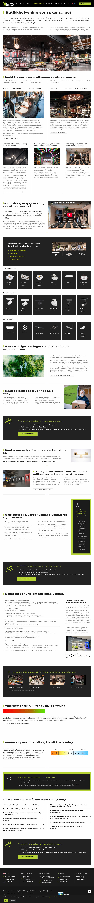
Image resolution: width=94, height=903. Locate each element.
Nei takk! (13, 900)
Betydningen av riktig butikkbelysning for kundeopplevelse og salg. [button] (78, 656)
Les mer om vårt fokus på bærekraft (63, 375)
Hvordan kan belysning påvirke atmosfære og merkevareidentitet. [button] (76, 601)
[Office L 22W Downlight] (84, 277)
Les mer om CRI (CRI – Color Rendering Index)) (18, 723)
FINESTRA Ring (10, 332)
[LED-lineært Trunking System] (69, 327)
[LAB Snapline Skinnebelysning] (54, 327)
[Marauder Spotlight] (69, 302)
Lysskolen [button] (49, 3)
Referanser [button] (19, 3)
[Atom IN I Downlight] (10, 277)
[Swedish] (74, 3)
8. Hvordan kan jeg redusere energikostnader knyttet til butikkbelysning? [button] (66, 811)
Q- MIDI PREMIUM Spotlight (82, 310)
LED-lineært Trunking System (68, 333)
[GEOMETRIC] (25, 327)
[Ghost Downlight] (54, 277)
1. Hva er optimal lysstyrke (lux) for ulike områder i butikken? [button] (21, 805)
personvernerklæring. (54, 897)
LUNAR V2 (68, 282)
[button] (78, 3)
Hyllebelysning (14, 259)
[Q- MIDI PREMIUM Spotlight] (84, 302)
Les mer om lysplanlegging (11, 138)
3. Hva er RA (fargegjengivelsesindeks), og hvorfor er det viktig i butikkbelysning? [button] (22, 813)
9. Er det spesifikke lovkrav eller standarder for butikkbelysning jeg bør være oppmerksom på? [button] (69, 817)
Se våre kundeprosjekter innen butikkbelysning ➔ (24, 690)
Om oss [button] (65, 3)
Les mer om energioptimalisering (12, 192)
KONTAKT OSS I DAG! (85, 3)
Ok (5, 900)
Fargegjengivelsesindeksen (12, 631)
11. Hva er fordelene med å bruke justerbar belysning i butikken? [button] (66, 827)
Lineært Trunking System (17, 256)
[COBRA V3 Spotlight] (10, 302)
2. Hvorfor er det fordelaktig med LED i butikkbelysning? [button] (20, 809)
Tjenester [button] (57, 3)
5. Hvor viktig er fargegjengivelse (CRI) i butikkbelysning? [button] (20, 824)
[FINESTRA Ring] (10, 327)
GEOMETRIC (24, 332)
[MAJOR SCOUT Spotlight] (54, 302)
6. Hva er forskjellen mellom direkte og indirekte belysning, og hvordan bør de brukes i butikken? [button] (22, 829)
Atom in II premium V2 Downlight (24, 284)
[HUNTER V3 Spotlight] (25, 302)
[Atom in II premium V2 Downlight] (25, 277)
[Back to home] (8, 3)
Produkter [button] (28, 3)
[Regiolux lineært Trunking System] (84, 327)
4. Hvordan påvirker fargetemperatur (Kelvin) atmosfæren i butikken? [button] (20, 819)
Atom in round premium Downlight (39, 284)
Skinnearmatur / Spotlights (18, 250)
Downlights (13, 253)
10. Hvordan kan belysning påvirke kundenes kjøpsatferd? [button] (67, 822)
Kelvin (17, 636)
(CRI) (21, 631)
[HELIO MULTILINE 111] (39, 327)
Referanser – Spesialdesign (58, 132)
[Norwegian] (73, 3)
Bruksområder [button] (38, 3)
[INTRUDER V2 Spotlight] (39, 302)
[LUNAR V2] (69, 277)
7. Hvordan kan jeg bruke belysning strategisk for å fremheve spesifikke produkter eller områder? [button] (68, 805)
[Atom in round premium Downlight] (39, 277)
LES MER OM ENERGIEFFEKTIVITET (44, 489)
